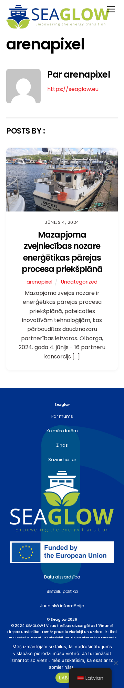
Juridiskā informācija (62, 606)
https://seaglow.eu (73, 89)
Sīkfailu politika (62, 591)
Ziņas (62, 445)
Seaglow (58, 619)
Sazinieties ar (62, 459)
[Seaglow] (58, 25)
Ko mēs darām (62, 431)
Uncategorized (79, 281)
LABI (64, 677)
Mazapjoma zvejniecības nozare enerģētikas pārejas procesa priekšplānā (62, 252)
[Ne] (115, 663)
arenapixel (39, 281)
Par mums (62, 416)
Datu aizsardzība (62, 577)
